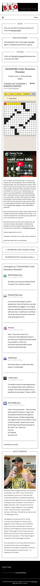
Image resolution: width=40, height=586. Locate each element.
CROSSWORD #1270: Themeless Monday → (20, 257)
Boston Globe (16, 30)
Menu (36, 17)
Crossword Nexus (20, 572)
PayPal (18, 205)
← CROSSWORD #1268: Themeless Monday (20, 250)
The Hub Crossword (18, 56)
